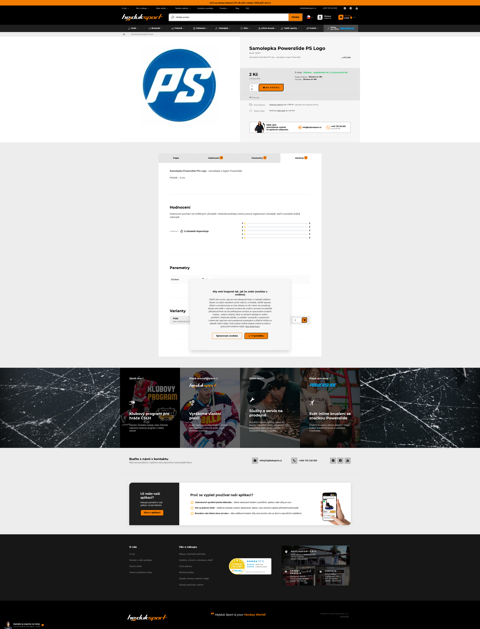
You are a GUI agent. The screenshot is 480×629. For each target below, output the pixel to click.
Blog (237, 8)
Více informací (252, 326)
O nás (132, 554)
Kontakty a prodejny (205, 8)
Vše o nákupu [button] (141, 8)
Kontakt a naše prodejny (140, 560)
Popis (176, 158)
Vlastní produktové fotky (140, 572)
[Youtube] (356, 8)
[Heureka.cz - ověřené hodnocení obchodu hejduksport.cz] (250, 566)
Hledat (295, 17)
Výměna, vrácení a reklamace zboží (196, 560)
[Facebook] (350, 8)
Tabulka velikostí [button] (181, 8)
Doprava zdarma (276, 105)
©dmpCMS (344, 616)
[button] (133, 28)
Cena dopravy (185, 566)
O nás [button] (124, 8)
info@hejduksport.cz (308, 8)
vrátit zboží (281, 111)
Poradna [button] (223, 8)
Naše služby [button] (161, 8)
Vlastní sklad (135, 566)
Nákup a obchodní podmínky (192, 554)
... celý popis (346, 57)
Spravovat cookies (227, 336)
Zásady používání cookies (191, 585)
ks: (252, 86)
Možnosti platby (186, 572)
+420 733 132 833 (330, 8)
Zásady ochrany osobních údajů (194, 578)
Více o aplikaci (152, 513)
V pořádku (257, 336)
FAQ (247, 8)
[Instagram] (345, 8)
